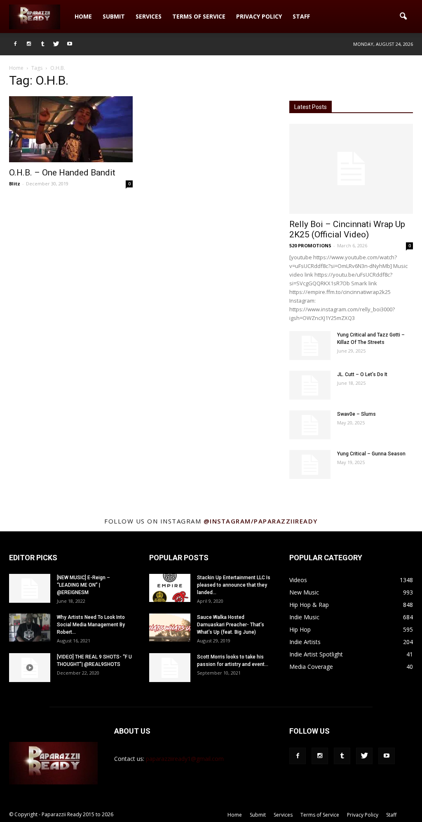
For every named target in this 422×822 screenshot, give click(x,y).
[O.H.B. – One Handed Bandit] (71, 129)
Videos (298, 580)
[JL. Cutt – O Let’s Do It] (310, 385)
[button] (403, 16)
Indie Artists (305, 642)
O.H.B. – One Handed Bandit (62, 173)
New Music (304, 592)
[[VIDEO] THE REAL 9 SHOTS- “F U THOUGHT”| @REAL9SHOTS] (29, 667)
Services (149, 16)
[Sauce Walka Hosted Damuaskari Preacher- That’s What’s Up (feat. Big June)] (169, 628)
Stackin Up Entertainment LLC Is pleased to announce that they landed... (233, 585)
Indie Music (304, 617)
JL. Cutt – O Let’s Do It (362, 374)
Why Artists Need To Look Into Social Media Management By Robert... (91, 624)
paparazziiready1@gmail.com (185, 759)
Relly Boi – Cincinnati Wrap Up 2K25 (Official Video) (347, 229)
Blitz (14, 183)
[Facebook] (15, 44)
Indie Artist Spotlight (316, 654)
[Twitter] (56, 44)
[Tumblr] (42, 44)
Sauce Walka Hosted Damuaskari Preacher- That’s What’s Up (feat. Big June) (230, 624)
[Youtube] (69, 44)
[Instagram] (29, 44)
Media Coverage (311, 666)
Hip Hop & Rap (309, 605)
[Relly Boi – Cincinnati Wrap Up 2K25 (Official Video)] (351, 169)
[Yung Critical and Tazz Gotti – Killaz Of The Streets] (310, 345)
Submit (114, 16)
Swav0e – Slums (356, 414)
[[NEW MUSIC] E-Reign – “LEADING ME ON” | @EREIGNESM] (29, 588)
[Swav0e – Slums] (310, 424)
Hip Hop (300, 629)
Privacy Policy (259, 16)
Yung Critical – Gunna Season (371, 454)
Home (83, 16)
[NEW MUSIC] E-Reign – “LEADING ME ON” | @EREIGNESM (83, 585)
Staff (301, 16)
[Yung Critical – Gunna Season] (310, 464)
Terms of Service (198, 16)
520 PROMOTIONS (310, 245)
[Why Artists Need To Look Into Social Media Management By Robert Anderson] (29, 628)
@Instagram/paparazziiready (261, 521)
